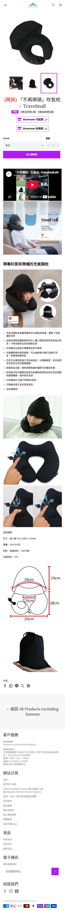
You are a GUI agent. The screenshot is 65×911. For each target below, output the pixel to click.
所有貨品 (7, 839)
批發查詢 (7, 801)
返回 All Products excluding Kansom (34, 712)
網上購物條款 (9, 814)
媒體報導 (7, 819)
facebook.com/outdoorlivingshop (19, 744)
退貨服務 (7, 805)
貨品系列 (7, 844)
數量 (48, 138)
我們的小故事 (9, 784)
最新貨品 (7, 848)
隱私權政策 (8, 810)
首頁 (5, 779)
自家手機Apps (10, 824)
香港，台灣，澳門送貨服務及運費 (19, 796)
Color (6, 138)
